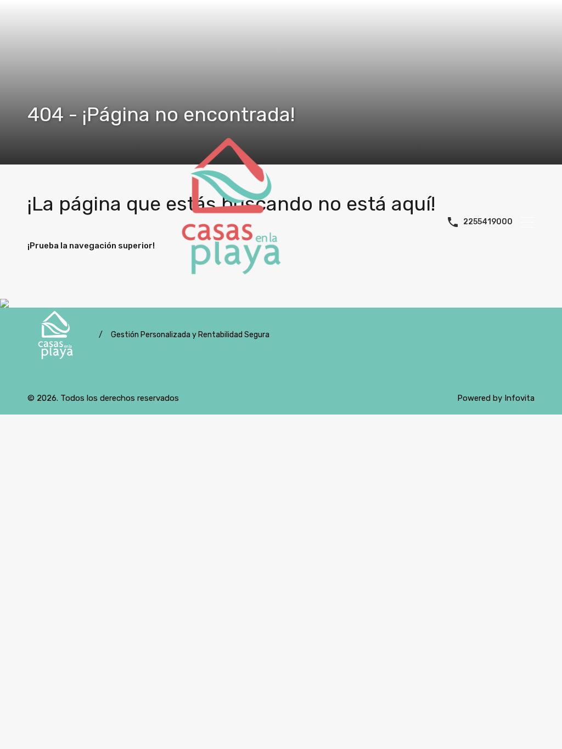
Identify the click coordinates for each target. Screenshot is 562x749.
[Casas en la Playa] (234, 221)
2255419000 (488, 222)
